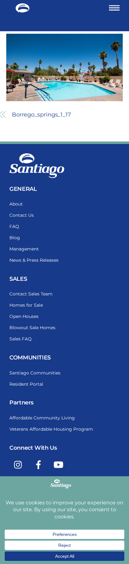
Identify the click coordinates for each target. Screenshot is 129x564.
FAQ (14, 226)
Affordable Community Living (42, 418)
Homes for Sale (26, 305)
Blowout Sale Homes (32, 327)
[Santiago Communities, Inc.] (22, 10)
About (16, 204)
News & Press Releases (34, 260)
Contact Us (21, 215)
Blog (14, 237)
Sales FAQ (20, 339)
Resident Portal (26, 384)
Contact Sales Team (31, 294)
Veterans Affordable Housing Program (51, 429)
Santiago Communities (34, 373)
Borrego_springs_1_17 (41, 114)
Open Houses (24, 316)
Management (24, 249)
